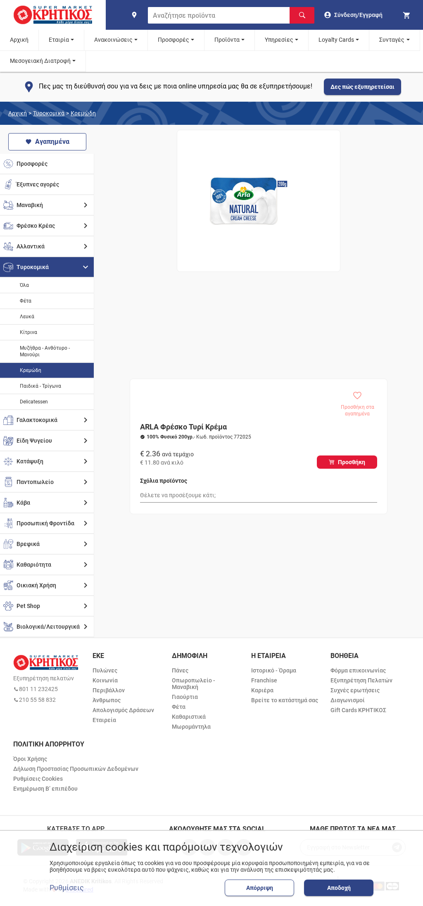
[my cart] (407, 15)
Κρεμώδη (83, 113)
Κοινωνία (105, 680)
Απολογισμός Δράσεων (123, 710)
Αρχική (19, 39)
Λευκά (27, 316)
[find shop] (134, 15)
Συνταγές (391, 39)
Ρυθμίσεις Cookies (38, 778)
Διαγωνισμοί (347, 700)
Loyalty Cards (336, 39)
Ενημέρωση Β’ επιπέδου (45, 788)
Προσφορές (173, 39)
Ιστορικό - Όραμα (273, 670)
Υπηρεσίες (279, 39)
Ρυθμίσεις (67, 888)
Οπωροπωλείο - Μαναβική (193, 683)
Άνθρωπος (107, 700)
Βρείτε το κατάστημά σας (284, 700)
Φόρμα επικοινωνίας (358, 670)
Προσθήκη (351, 462)
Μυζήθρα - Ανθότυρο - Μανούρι (45, 351)
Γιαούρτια (185, 697)
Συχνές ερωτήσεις (355, 690)
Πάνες (180, 670)
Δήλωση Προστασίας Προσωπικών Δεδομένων (75, 768)
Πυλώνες (105, 670)
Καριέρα (262, 690)
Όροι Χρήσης (30, 759)
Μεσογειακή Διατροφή (40, 60)
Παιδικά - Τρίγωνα (40, 386)
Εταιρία (59, 39)
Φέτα (25, 301)
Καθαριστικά (189, 716)
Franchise (264, 680)
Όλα (24, 285)
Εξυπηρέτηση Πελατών (361, 680)
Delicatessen (34, 402)
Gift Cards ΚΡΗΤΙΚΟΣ (358, 710)
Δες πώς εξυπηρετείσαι (362, 86)
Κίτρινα (28, 332)
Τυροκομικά (48, 113)
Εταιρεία (104, 720)
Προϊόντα (227, 39)
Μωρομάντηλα (191, 726)
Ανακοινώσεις (113, 39)
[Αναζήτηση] (302, 15)
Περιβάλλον (109, 690)
